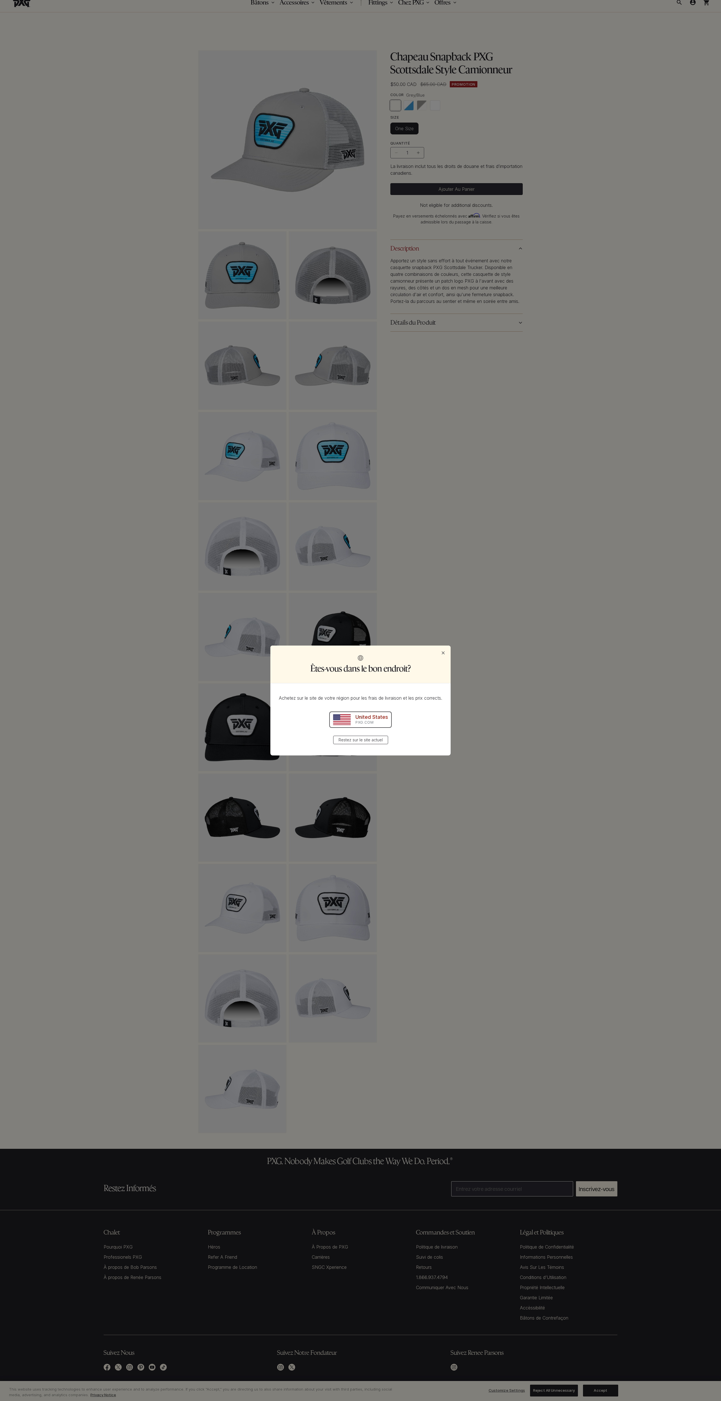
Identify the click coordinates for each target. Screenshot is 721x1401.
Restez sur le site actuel (361, 739)
